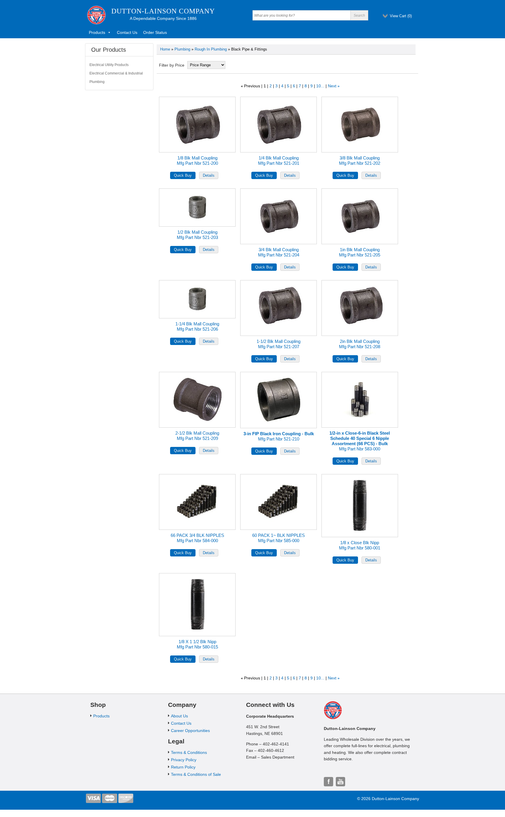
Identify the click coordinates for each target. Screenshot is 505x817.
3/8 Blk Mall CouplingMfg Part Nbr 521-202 (359, 160)
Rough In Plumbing (211, 49)
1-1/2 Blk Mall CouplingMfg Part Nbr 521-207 (278, 344)
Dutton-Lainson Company (163, 11)
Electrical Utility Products (109, 65)
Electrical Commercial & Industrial (116, 73)
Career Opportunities (190, 730)
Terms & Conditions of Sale (196, 774)
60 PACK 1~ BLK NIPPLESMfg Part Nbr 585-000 (278, 538)
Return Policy (183, 767)
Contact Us (127, 32)
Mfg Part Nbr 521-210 (278, 436)
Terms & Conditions (189, 752)
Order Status (155, 32)
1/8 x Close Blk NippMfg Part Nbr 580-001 (359, 545)
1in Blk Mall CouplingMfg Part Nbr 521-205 (359, 252)
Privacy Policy (183, 759)
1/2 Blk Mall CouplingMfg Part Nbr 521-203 (197, 235)
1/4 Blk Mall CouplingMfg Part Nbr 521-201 (278, 160)
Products (97, 32)
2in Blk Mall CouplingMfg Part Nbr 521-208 (359, 344)
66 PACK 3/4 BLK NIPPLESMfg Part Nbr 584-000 (197, 538)
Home (165, 49)
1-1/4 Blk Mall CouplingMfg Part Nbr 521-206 (197, 326)
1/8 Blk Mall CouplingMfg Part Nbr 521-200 (197, 160)
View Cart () (401, 16)
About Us (179, 716)
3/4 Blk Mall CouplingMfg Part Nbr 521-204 (278, 252)
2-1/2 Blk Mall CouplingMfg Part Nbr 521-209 (197, 436)
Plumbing (182, 49)
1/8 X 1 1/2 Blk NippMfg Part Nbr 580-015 (197, 644)
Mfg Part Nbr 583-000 (359, 441)
